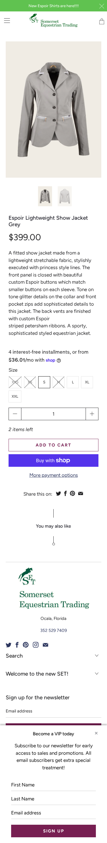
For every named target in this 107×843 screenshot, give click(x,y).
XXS (15, 382)
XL (87, 382)
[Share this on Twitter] (58, 493)
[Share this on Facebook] (65, 493)
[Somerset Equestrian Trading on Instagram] (36, 645)
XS (30, 382)
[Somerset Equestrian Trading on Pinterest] (26, 645)
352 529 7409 (53, 630)
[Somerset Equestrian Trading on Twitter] (8, 645)
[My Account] (5, 20)
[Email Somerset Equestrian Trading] (45, 645)
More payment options (53, 475)
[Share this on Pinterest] (72, 493)
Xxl (15, 396)
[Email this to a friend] (80, 493)
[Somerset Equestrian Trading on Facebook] (17, 645)
